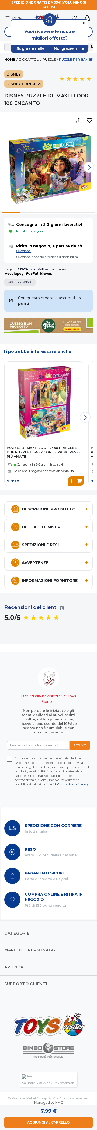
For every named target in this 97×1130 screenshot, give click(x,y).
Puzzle (49, 59)
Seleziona (23, 251)
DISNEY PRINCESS (23, 83)
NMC (59, 1102)
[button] (89, 120)
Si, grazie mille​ (30, 48)
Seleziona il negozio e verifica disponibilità (44, 471)
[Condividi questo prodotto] (78, 120)
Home (9, 59)
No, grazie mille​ (69, 48)
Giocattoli (29, 59)
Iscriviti (80, 745)
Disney (13, 74)
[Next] (89, 167)
